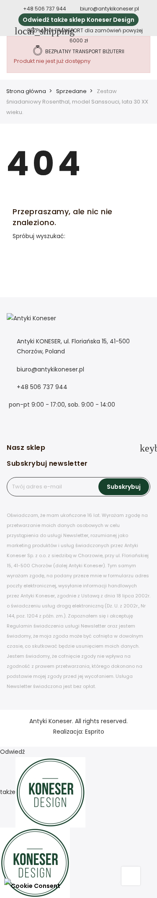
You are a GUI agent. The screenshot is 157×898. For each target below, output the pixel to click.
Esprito (94, 731)
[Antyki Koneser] (31, 324)
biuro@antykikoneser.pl (109, 8)
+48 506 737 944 (45, 8)
